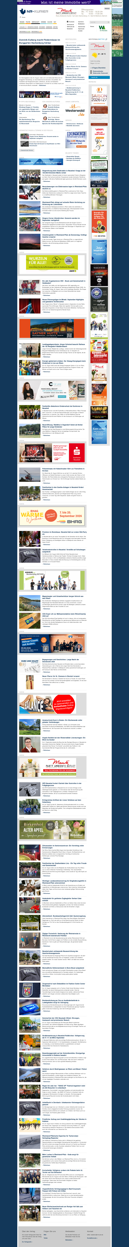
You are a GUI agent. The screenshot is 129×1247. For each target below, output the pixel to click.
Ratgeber (42, 27)
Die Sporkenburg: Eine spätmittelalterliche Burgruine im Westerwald (29, 121)
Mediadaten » (69, 1240)
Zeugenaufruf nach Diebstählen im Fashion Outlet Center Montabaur (63, 985)
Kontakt (80, 31)
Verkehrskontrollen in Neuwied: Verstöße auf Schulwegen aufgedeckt (63, 550)
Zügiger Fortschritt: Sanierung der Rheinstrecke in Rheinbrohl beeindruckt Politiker (61, 934)
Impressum (81, 29)
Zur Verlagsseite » (27, 1242)
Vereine (43, 22)
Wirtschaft (36, 22)
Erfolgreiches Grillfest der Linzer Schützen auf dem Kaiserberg (61, 801)
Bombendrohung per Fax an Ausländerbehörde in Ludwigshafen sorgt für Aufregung (60, 1001)
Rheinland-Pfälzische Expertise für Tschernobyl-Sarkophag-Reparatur (60, 1137)
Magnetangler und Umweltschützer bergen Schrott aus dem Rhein (62, 597)
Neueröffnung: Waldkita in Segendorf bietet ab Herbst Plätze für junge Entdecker (62, 426)
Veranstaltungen (32, 27)
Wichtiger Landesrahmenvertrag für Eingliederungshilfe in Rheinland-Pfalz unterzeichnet (64, 882)
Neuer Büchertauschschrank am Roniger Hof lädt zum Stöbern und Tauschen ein (62, 1207)
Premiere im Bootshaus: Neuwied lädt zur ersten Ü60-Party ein (64, 533)
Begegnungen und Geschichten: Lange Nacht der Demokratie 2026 (60, 660)
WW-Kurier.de (70, 26)
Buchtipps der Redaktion (73, 158)
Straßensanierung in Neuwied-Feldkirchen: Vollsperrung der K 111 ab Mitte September (63, 1036)
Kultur (49, 22)
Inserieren (81, 22)
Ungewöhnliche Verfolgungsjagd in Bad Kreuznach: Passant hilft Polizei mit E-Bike (61, 1190)
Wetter (55, 27)
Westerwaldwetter (98, 71)
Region (22, 22)
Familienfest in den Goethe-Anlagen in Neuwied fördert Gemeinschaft (63, 488)
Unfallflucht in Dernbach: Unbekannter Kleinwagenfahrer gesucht (63, 1103)
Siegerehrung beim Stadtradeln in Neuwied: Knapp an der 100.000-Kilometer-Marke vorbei (64, 171)
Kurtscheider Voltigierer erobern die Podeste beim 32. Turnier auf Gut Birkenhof (62, 1171)
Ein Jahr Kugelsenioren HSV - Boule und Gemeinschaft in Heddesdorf (63, 282)
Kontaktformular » (92, 1238)
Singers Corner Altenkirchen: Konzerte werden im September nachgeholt (61, 219)
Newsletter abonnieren (73, 125)
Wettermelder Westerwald (100, 73)
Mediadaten (81, 24)
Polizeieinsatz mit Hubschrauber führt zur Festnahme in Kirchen (63, 470)
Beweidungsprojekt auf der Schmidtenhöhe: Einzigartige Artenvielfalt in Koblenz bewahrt (63, 1054)
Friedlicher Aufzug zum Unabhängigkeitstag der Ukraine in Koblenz (64, 1120)
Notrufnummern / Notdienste (74, 124)
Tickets (92, 26)
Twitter (46, 1238)
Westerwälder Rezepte (72, 156)
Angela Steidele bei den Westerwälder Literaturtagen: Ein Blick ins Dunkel (63, 739)
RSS (45, 1235)
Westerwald (24, 31)
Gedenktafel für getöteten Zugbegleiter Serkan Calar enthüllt (61, 899)
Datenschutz (81, 26)
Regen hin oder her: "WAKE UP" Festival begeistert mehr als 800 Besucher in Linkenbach (63, 1087)
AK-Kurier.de (70, 24)
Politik (28, 22)
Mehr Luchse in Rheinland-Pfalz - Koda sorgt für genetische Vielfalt (60, 1155)
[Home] (20, 17)
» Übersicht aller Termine (26, 150)
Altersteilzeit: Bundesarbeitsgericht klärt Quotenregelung (64, 916)
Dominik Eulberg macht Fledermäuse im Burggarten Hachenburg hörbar (39, 41)
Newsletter (70, 29)
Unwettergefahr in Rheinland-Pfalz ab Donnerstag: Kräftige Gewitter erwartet (64, 236)
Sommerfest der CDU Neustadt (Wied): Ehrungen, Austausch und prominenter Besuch (61, 1019)
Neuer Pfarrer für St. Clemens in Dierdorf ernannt (61, 676)
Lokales (22, 27)
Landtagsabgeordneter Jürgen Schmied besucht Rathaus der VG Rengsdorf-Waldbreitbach (63, 345)
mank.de (94, 77)
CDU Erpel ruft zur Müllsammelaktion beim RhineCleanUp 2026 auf (64, 615)
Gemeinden (49, 27)
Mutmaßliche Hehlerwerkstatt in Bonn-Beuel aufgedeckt (63, 968)
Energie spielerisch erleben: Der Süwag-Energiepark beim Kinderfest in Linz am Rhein (64, 362)
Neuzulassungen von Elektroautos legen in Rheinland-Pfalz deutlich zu (64, 187)
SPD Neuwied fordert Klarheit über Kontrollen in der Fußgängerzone (76, 58)
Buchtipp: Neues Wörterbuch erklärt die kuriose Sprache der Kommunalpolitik (52, 121)
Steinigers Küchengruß (73, 160)
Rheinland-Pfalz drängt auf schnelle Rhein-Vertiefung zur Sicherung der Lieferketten (63, 203)
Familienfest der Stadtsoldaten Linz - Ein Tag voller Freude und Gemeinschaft (64, 864)
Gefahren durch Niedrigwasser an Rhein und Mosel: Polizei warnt (64, 1070)
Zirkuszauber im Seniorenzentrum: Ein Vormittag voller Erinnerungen (63, 846)
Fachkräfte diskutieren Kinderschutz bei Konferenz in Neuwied (62, 407)
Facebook (71, 22)
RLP (54, 22)
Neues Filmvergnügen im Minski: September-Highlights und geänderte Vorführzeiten (63, 300)
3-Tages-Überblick (99, 68)
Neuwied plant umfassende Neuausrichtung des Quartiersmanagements (75, 47)
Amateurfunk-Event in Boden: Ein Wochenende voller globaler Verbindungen (62, 721)
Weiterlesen (42, 85)
